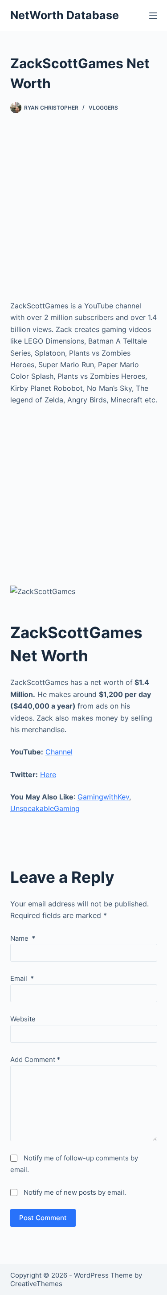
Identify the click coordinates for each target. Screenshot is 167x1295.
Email (22, 978)
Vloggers (103, 107)
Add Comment (35, 1059)
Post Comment (43, 1217)
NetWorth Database (64, 15)
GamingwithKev (103, 796)
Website (23, 1019)
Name (22, 938)
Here (48, 774)
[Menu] (153, 16)
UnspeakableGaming (45, 808)
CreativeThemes (36, 1283)
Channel (59, 751)
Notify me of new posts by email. (75, 1192)
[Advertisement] (83, 215)
